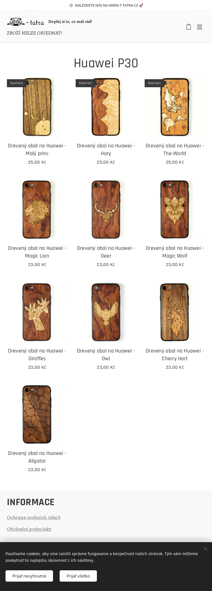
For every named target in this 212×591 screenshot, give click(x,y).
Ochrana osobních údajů (33, 517)
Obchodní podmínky (29, 529)
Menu (199, 26)
